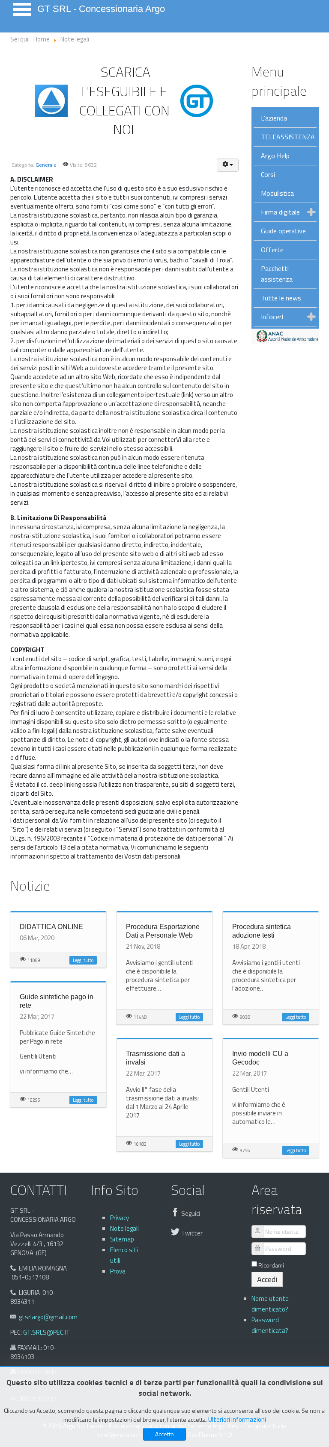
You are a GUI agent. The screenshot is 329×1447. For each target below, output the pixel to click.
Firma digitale (280, 212)
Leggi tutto (83, 960)
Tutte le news (281, 298)
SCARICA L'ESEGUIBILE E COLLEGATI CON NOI (124, 100)
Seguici (190, 1213)
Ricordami (271, 1265)
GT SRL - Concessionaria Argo (101, 8)
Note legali (124, 1228)
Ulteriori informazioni (237, 1419)
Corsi (268, 174)
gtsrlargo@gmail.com (48, 1317)
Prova (118, 1271)
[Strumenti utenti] (228, 165)
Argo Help (275, 155)
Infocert (272, 317)
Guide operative (283, 231)
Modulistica (277, 193)
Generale (46, 165)
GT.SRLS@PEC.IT (46, 1332)
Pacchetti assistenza (277, 273)
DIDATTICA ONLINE (51, 926)
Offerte (272, 249)
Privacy (119, 1218)
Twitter (192, 1233)
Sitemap (122, 1239)
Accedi (267, 1279)
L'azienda (274, 118)
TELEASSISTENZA (288, 137)
